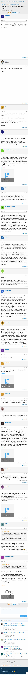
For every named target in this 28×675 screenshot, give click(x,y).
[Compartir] (25, 20)
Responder (25, 57)
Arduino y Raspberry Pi (11, 642)
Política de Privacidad (5, 671)
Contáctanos (3, 670)
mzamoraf (4, 10)
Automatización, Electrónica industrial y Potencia (15, 656)
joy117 (5, 642)
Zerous (5, 628)
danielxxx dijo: (4, 564)
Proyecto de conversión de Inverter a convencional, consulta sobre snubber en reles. (15, 625)
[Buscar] (26, 1)
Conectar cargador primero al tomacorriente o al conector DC (12, 647)
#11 (26, 327)
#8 (26, 242)
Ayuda (12, 671)
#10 (26, 295)
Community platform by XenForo (11, 673)
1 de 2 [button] (9, 12)
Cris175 (5, 649)
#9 (26, 275)
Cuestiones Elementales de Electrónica (14, 649)
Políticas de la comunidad (12, 670)
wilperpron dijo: (5, 531)
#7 (26, 211)
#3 (26, 111)
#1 (26, 20)
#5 (26, 154)
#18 (26, 491)
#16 (26, 427)
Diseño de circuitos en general (12, 628)
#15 (26, 413)
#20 (26, 561)
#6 (26, 192)
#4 (26, 136)
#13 (26, 367)
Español (3, 668)
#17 (26, 473)
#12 (26, 354)
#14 (26, 398)
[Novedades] (23, 1)
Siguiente (14, 12)
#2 (26, 66)
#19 (26, 528)
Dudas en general (13, 635)
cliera (5, 656)
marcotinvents (6, 635)
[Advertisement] (14, 42)
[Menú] (1, 1)
